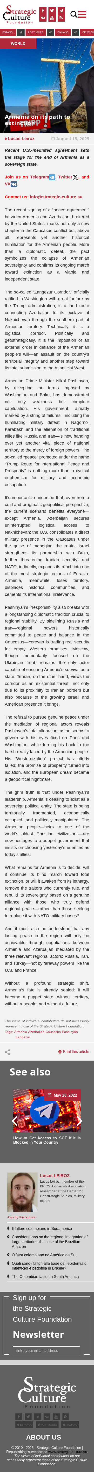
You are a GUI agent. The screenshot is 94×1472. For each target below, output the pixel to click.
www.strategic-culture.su (67, 1452)
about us (43, 1437)
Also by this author (21, 1217)
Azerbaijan (36, 1032)
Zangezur (22, 1037)
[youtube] (52, 18)
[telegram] (61, 10)
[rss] (61, 18)
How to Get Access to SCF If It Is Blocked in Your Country (47, 1140)
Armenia (20, 1032)
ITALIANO (62, 32)
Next (79, 1120)
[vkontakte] (43, 18)
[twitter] (52, 10)
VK (8, 184)
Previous (14, 1120)
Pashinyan (70, 1032)
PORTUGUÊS (35, 32)
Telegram (39, 177)
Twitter (65, 177)
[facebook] (43, 10)
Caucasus (53, 1032)
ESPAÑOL (8, 32)
